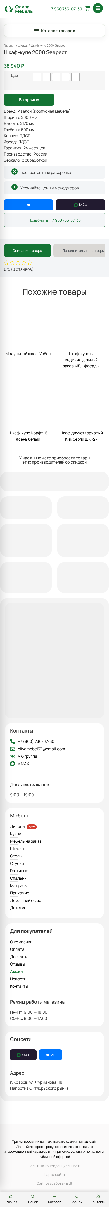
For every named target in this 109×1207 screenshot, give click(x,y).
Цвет (15, 76)
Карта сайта (54, 1174)
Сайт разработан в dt (54, 1183)
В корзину (29, 99)
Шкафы (23, 45)
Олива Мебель (24, 9)
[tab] (27, 250)
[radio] (37, 77)
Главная (9, 45)
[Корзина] (87, 8)
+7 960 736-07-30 (65, 9)
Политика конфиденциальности (54, 1165)
